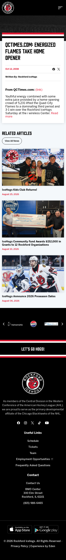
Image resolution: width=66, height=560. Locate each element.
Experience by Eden (42, 546)
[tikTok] (39, 423)
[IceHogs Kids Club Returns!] (33, 167)
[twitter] (32, 423)
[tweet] (59, 69)
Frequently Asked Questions (33, 465)
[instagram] (25, 423)
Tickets (33, 447)
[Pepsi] (33, 324)
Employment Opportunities (33, 459)
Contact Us (33, 483)
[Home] (8, 8)
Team (33, 453)
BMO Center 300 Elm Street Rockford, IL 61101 (33, 493)
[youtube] (47, 423)
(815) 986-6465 (33, 503)
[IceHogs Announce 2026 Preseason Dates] (33, 273)
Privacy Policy (19, 546)
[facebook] (18, 423)
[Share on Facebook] (54, 69)
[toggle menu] (60, 8)
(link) (38, 90)
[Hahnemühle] (15, 324)
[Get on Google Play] (46, 529)
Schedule (33, 441)
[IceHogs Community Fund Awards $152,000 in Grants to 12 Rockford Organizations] (33, 219)
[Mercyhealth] (52, 324)
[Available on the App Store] (20, 529)
